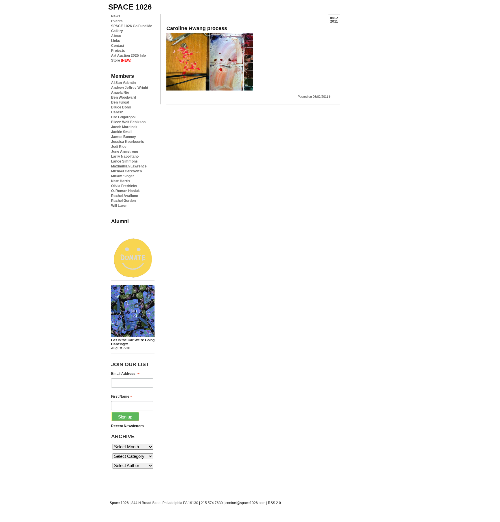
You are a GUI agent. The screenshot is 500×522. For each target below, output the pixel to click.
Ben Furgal (120, 102)
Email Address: (125, 373)
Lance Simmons (124, 161)
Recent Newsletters (127, 426)
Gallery (117, 31)
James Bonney (123, 137)
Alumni (120, 221)
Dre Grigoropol (123, 117)
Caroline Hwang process (196, 28)
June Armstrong (124, 152)
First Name (121, 396)
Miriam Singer (122, 176)
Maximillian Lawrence (129, 166)
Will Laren (119, 206)
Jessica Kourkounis (127, 142)
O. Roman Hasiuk (125, 191)
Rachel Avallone (124, 196)
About (116, 36)
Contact (117, 46)
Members (122, 76)
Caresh (117, 112)
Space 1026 (119, 503)
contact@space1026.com (245, 503)
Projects (118, 51)
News (115, 16)
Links (115, 41)
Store (121, 60)
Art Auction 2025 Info (128, 56)
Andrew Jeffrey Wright (129, 88)
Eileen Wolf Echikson (128, 122)
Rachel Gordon (123, 201)
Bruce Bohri (121, 107)
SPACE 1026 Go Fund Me (131, 26)
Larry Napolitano (125, 156)
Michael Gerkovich (126, 171)
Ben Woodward (123, 97)
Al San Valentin (123, 83)
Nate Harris (120, 181)
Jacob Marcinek (124, 127)
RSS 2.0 (274, 503)
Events (117, 21)
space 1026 (130, 7)
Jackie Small (121, 132)
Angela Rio (120, 93)
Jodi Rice (118, 147)
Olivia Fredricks (124, 186)
